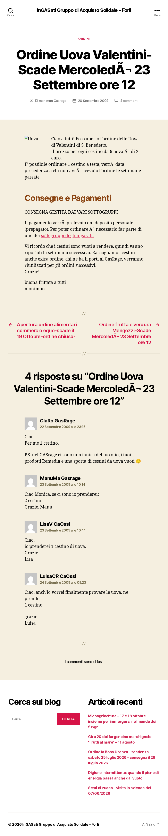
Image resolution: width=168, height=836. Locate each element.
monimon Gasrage (52, 101)
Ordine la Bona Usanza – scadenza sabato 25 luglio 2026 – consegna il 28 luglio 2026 (121, 757)
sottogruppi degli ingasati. (67, 236)
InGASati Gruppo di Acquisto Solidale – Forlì (60, 824)
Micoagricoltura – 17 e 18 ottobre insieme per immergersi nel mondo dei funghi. (122, 721)
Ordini (84, 39)
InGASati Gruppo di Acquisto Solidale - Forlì (84, 10)
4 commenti (129, 101)
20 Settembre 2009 (93, 101)
